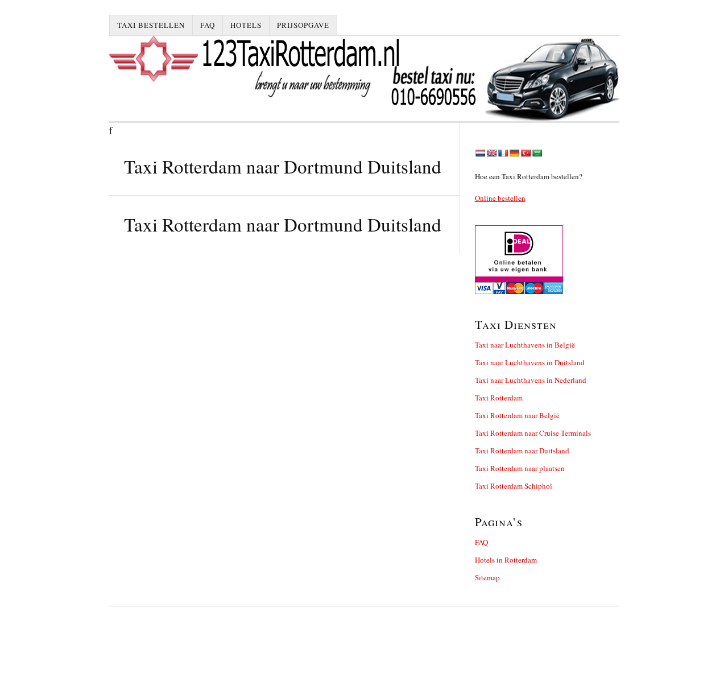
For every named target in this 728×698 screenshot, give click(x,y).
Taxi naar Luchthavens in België (525, 345)
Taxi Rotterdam (499, 398)
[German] (514, 153)
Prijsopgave (303, 25)
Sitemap (487, 577)
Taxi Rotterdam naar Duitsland (522, 450)
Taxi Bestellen (151, 25)
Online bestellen (500, 198)
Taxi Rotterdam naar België (517, 415)
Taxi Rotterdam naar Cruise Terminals (533, 433)
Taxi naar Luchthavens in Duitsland (530, 362)
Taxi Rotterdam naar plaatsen (520, 468)
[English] (491, 153)
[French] (503, 153)
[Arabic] (537, 153)
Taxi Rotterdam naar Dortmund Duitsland (282, 224)
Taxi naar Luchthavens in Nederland (530, 380)
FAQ (207, 25)
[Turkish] (525, 153)
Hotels (246, 25)
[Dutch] (480, 153)
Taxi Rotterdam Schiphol (513, 486)
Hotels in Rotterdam (506, 560)
